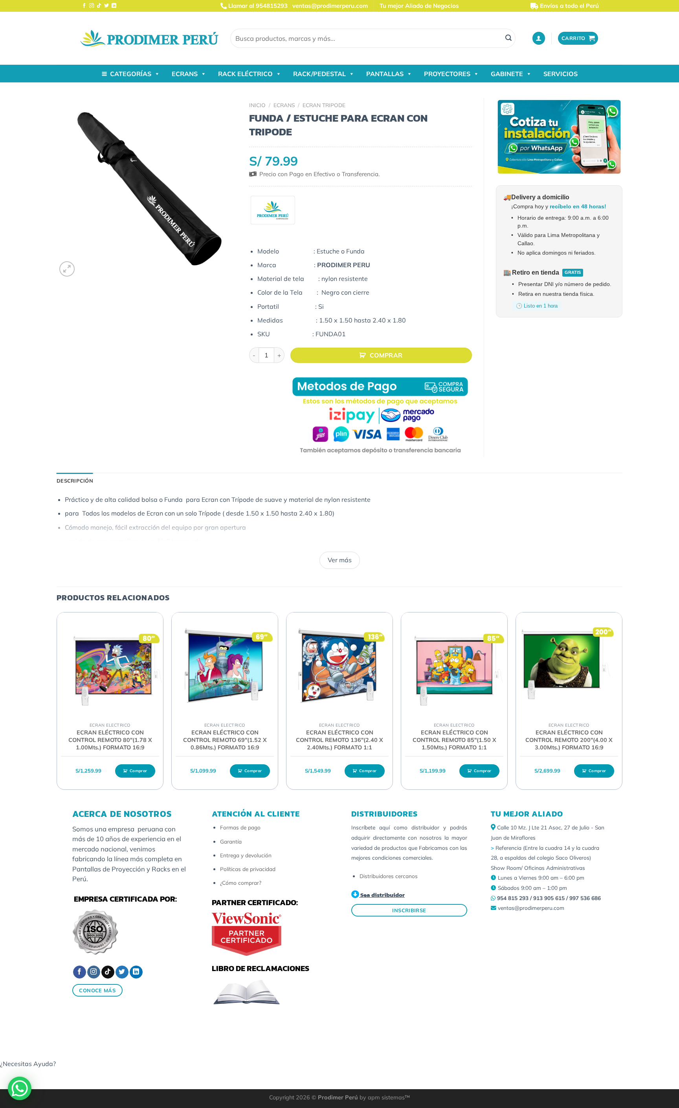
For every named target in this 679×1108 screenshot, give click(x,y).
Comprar (386, 355)
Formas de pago (240, 827)
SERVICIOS (560, 74)
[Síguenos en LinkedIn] (114, 6)
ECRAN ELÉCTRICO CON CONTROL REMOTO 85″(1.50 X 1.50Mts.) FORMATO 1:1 (454, 740)
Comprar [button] (138, 770)
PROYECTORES (447, 74)
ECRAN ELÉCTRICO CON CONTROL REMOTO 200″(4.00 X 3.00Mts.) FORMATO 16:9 (569, 740)
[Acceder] (538, 38)
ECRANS (185, 74)
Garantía (231, 841)
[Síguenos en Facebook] (84, 6)
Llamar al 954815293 (257, 5)
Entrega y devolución (246, 855)
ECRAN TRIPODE (324, 105)
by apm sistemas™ (384, 1097)
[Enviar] (508, 38)
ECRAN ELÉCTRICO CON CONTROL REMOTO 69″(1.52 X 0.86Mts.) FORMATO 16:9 (225, 740)
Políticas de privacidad (247, 869)
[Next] (622, 704)
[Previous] (57, 704)
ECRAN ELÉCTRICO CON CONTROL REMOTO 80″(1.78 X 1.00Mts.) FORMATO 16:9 (110, 740)
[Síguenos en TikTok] (99, 6)
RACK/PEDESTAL (319, 74)
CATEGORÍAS (130, 74)
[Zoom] (67, 269)
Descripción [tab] (75, 480)
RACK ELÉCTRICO (245, 74)
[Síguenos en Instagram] (91, 6)
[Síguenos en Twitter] (106, 6)
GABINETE (507, 74)
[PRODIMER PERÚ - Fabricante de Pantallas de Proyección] (149, 38)
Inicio (257, 105)
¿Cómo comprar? (240, 882)
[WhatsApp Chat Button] (19, 1088)
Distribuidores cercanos (389, 876)
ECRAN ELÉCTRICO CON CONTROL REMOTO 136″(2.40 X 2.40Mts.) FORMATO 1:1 (339, 740)
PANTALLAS (385, 74)
